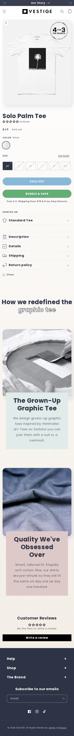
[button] (4, 11)
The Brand (16, 677)
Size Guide (63, 155)
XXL (65, 166)
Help (11, 658)
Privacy (63, 727)
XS (7, 166)
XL (54, 166)
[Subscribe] (63, 699)
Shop (11, 668)
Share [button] (10, 274)
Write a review (37, 638)
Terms (52, 727)
